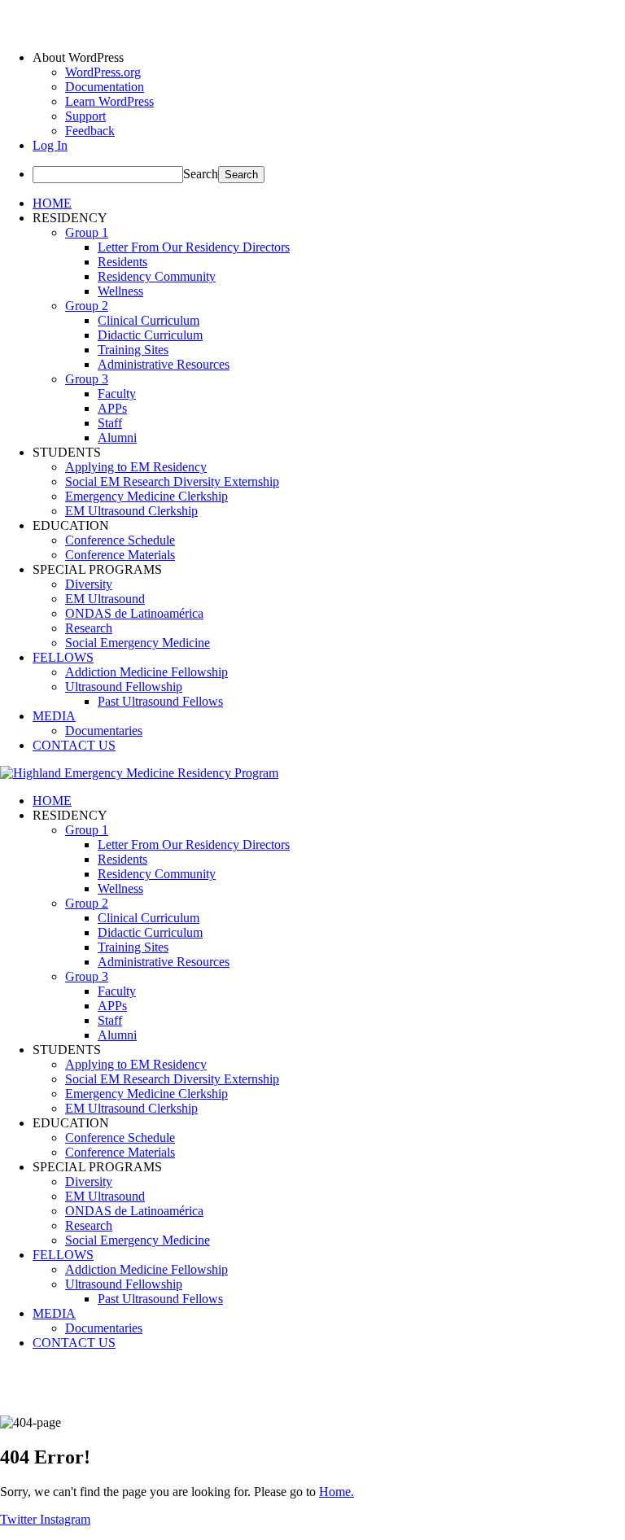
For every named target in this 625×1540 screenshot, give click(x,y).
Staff (110, 423)
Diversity (88, 584)
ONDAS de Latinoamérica (134, 613)
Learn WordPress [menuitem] (109, 101)
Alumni (117, 437)
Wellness (120, 291)
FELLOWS (63, 657)
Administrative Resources (163, 364)
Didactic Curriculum (150, 335)
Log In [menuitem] (50, 145)
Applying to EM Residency (136, 467)
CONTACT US (74, 745)
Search (200, 174)
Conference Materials (120, 555)
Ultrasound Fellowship (123, 686)
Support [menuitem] (85, 116)
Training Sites (133, 350)
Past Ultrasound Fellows (160, 701)
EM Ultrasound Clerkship (131, 511)
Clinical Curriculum (148, 320)
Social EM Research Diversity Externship (172, 481)
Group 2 (86, 306)
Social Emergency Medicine (137, 643)
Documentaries (103, 730)
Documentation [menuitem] (104, 87)
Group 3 (86, 379)
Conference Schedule (120, 540)
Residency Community (157, 276)
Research (88, 628)
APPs (112, 408)
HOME (52, 203)
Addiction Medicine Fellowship (146, 672)
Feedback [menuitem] (90, 131)
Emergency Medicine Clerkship (146, 496)
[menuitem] (329, 57)
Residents (122, 262)
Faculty (117, 393)
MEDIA (54, 716)
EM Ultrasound (105, 599)
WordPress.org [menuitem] (103, 72)
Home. (336, 1491)
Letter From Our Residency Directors (194, 247)
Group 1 (86, 232)
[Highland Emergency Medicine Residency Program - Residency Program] (139, 773)
